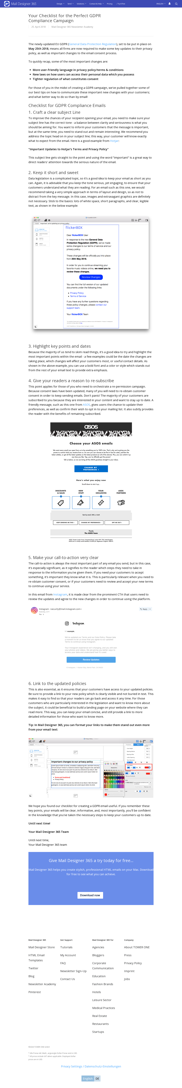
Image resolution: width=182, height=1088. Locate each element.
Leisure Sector (101, 1000)
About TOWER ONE (137, 947)
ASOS (86, 405)
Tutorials (66, 947)
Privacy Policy (133, 963)
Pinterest (34, 992)
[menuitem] (162, 4)
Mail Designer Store (41, 947)
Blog (31, 976)
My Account (68, 955)
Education (99, 976)
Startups (98, 1032)
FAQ (63, 963)
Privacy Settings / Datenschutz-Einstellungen (91, 1066)
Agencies (98, 947)
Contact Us (67, 979)
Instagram (60, 594)
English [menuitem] (88, 1078)
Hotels (96, 992)
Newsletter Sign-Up (73, 971)
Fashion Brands (102, 984)
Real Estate (99, 1016)
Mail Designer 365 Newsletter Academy (72, 26)
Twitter (33, 968)
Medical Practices (103, 1008)
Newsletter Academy (42, 984)
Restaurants (100, 1024)
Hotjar (114, 141)
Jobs (127, 979)
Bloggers (98, 955)
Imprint (129, 971)
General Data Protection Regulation (92, 44)
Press (128, 955)
